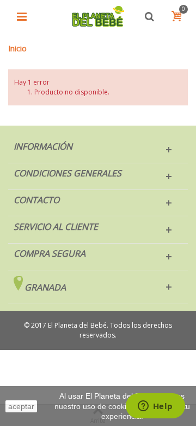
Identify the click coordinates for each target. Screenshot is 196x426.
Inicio (17, 48)
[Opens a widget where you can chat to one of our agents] (155, 407)
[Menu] (21, 16)
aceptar (21, 406)
